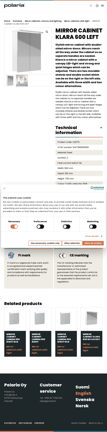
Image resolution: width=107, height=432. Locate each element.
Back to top (95, 423)
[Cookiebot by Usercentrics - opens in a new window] (92, 188)
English (83, 393)
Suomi (82, 387)
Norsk (82, 406)
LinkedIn (39, 423)
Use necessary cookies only (45, 243)
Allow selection (72, 243)
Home (7, 21)
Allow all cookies (93, 243)
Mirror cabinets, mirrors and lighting (43, 21)
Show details (92, 236)
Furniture (17, 21)
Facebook (10, 423)
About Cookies (78, 423)
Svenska (85, 399)
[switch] (40, 226)
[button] (47, 32)
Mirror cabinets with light (77, 21)
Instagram (25, 423)
